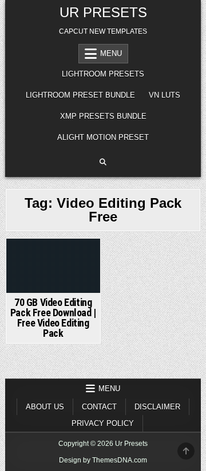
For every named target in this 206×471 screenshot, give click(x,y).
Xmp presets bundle (103, 116)
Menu (111, 53)
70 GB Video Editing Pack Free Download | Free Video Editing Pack (53, 317)
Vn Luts (164, 95)
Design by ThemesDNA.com (103, 460)
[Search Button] (103, 162)
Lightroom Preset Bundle (80, 95)
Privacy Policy (103, 423)
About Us (45, 406)
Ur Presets (103, 12)
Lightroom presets (103, 74)
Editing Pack (52, 259)
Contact (99, 406)
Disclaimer (157, 406)
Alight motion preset (103, 137)
